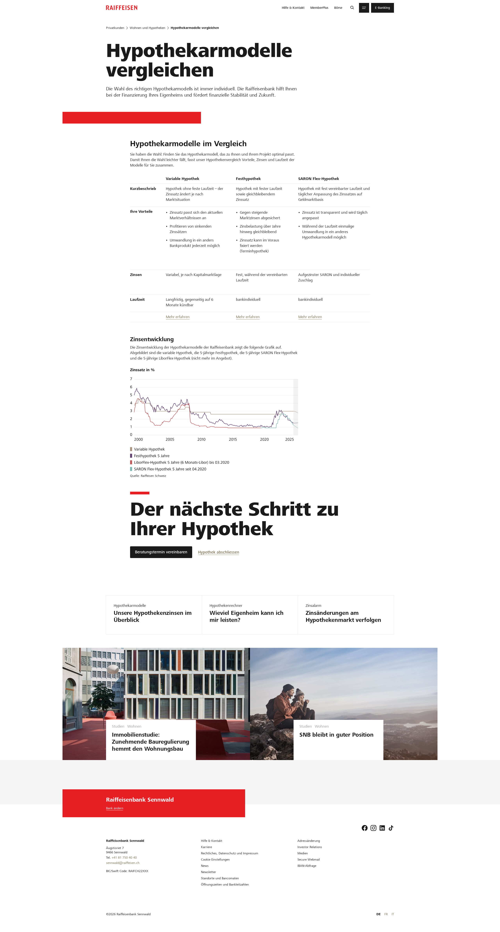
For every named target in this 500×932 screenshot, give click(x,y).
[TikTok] (391, 828)
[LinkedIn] (382, 828)
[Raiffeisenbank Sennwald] (121, 7)
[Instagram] (373, 828)
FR (386, 914)
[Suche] (352, 8)
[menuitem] (293, 8)
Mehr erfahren (178, 317)
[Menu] (364, 8)
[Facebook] (365, 828)
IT (393, 914)
